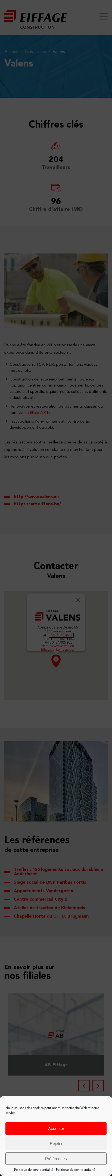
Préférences (56, 1158)
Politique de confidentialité (33, 1170)
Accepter (56, 1128)
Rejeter (56, 1143)
